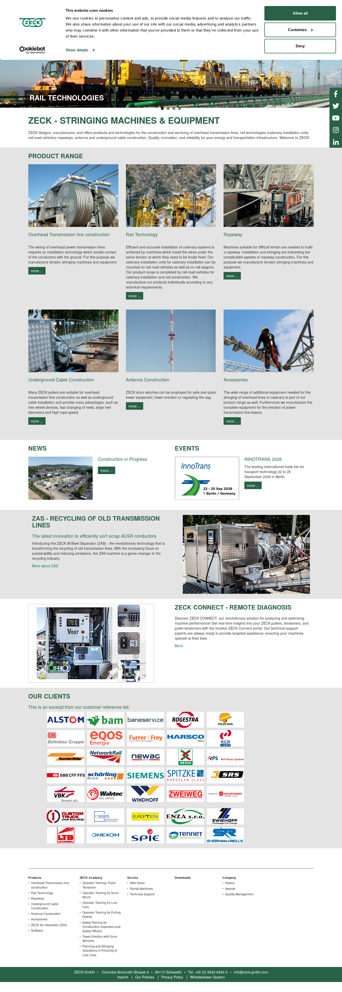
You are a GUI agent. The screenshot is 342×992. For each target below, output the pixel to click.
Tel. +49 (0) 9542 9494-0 (208, 971)
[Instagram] (335, 130)
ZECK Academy (91, 877)
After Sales (137, 883)
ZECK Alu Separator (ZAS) (49, 925)
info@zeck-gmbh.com (251, 971)
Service (132, 877)
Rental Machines (141, 888)
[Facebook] (335, 94)
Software (37, 930)
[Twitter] (335, 106)
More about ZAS (45, 565)
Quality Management (239, 894)
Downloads (183, 877)
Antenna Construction (46, 913)
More (179, 645)
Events (187, 448)
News (37, 448)
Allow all (300, 13)
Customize (297, 30)
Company (229, 877)
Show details (77, 50)
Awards (230, 888)
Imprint (122, 976)
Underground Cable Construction (44, 906)
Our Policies (144, 976)
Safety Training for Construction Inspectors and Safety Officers (101, 926)
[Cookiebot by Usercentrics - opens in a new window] (32, 50)
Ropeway (37, 898)
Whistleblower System (207, 976)
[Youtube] (335, 118)
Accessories (39, 919)
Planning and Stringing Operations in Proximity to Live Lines (99, 950)
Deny (300, 46)
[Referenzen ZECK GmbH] (145, 776)
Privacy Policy (172, 976)
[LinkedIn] (335, 142)
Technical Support (142, 894)
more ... (37, 270)
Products (34, 877)
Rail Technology (42, 893)
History (230, 883)
